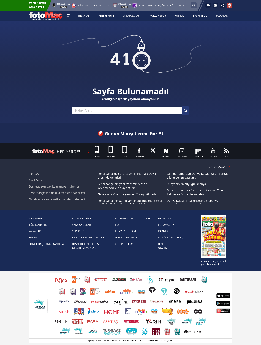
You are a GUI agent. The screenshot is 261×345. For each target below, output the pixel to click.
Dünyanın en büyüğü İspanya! (187, 184)
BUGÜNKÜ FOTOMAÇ (170, 237)
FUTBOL (33, 237)
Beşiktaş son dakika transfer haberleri (54, 186)
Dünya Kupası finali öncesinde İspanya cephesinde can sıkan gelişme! (192, 203)
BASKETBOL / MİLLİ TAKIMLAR (133, 218)
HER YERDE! (68, 151)
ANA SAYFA (35, 218)
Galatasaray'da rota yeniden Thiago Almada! (127, 194)
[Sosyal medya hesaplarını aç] (222, 5)
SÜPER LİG (78, 231)
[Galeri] (215, 5)
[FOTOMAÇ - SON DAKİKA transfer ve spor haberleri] (46, 15)
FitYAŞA (34, 174)
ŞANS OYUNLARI (82, 224)
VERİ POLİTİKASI (124, 244)
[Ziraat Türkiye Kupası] (229, 5)
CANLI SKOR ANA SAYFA (37, 5)
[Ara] (185, 110)
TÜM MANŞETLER (39, 224)
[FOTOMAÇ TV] (208, 5)
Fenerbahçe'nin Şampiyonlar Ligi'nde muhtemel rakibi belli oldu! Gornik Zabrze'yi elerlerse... (130, 203)
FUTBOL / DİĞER (81, 218)
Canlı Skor (35, 180)
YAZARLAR (35, 231)
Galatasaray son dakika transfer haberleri (57, 199)
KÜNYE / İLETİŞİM (125, 231)
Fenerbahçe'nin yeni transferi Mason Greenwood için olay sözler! (122, 186)
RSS (117, 224)
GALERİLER (164, 218)
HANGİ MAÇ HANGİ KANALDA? (47, 244)
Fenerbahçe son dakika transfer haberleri (57, 193)
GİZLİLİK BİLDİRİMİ (126, 237)
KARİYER (163, 231)
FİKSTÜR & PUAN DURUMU (88, 237)
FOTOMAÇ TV (166, 224)
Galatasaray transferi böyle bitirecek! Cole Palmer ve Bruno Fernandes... (195, 192)
